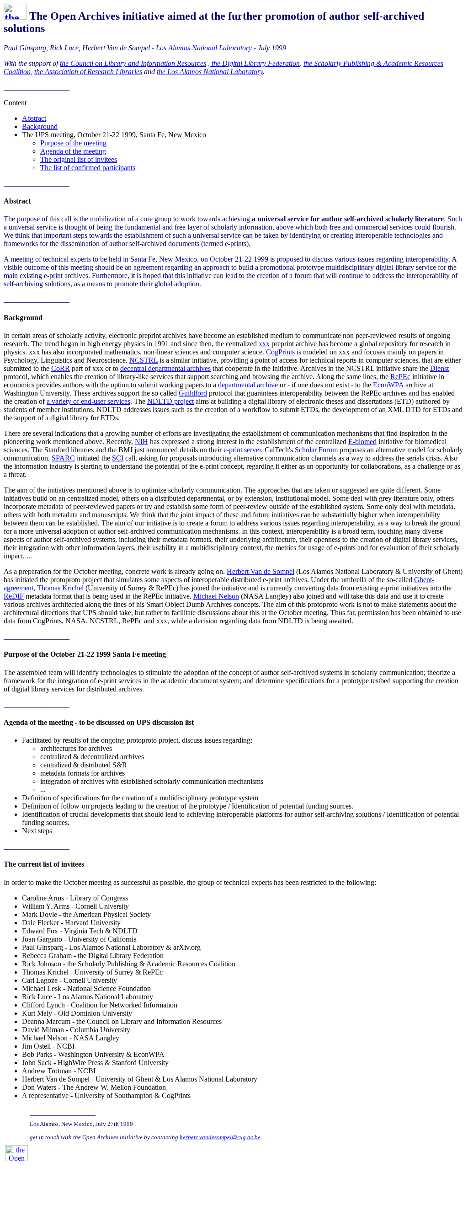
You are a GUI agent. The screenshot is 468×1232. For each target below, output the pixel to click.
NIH (141, 441)
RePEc (400, 376)
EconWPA (388, 385)
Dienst (439, 368)
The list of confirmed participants (87, 167)
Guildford (193, 393)
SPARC (63, 458)
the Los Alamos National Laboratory (210, 71)
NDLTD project (170, 401)
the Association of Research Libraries (88, 71)
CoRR (60, 368)
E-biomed (362, 441)
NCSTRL (143, 360)
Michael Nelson (216, 596)
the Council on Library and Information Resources (133, 63)
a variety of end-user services (88, 401)
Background (40, 126)
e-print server (242, 450)
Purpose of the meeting (73, 143)
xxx (264, 344)
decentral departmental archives (165, 368)
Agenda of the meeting (73, 151)
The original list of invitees (78, 159)
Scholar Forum (316, 450)
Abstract (34, 118)
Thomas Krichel (60, 588)
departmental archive (248, 385)
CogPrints (280, 352)
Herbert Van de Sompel (260, 571)
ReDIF (14, 596)
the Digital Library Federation (255, 63)
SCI (117, 458)
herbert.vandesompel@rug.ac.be (220, 1137)
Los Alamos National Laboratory (204, 48)
